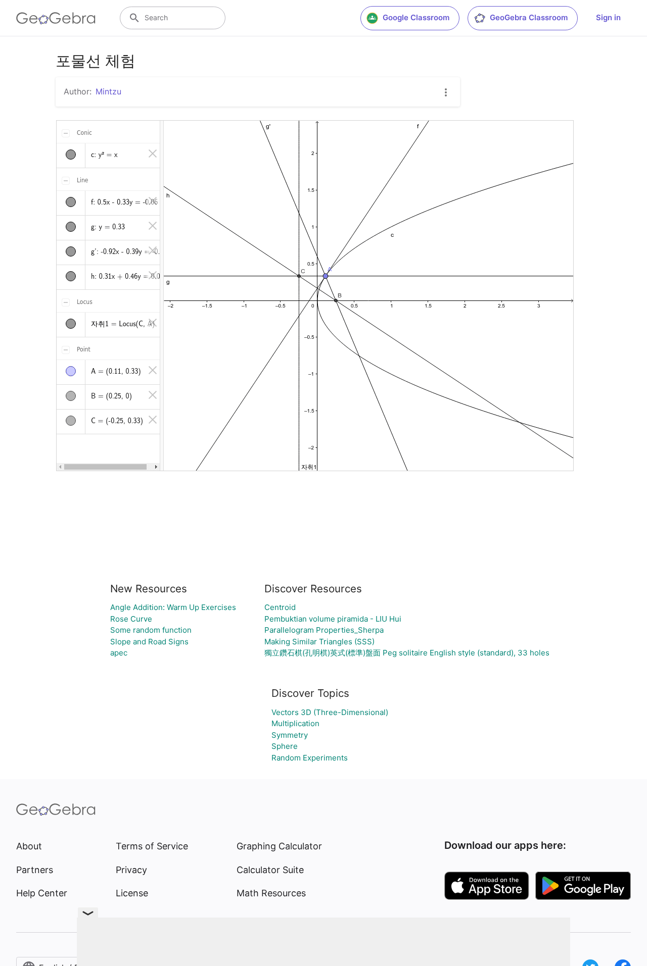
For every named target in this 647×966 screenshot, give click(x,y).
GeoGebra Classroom (529, 17)
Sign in (608, 17)
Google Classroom (416, 17)
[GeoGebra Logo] (56, 18)
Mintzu (108, 91)
